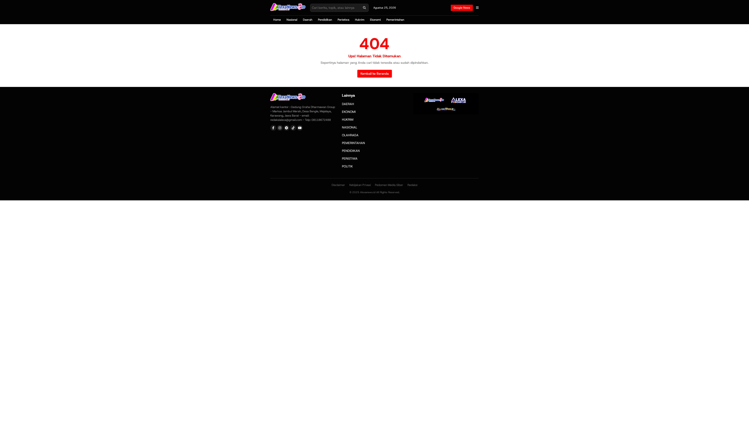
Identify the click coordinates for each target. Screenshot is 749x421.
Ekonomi (375, 20)
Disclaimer (338, 185)
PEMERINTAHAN (353, 143)
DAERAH (348, 104)
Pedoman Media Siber (389, 185)
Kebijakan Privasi (360, 185)
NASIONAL (349, 127)
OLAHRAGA (350, 135)
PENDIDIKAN (351, 151)
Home (277, 20)
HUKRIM (347, 120)
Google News (461, 7)
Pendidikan (325, 20)
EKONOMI (349, 112)
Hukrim (359, 20)
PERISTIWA (350, 159)
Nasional (292, 20)
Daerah (307, 20)
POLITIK (347, 166)
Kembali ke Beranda (374, 74)
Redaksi (412, 185)
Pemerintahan (395, 20)
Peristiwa (343, 20)
